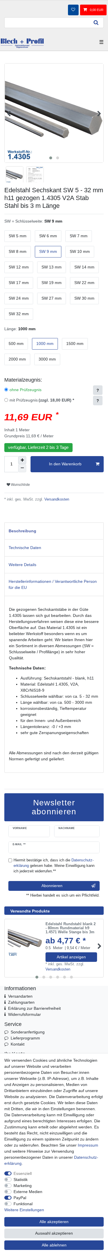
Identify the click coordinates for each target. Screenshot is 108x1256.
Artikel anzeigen (71, 957)
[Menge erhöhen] (22, 460)
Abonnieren (51, 885)
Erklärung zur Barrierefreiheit (34, 1008)
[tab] (54, 531)
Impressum (88, 1145)
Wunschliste (20, 485)
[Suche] (96, 22)
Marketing (23, 1185)
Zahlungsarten (21, 1002)
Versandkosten (56, 499)
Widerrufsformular (24, 1014)
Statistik (21, 1179)
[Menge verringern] (22, 468)
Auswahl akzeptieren (54, 1233)
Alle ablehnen (54, 1245)
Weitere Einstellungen (24, 1210)
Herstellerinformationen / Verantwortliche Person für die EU (53, 584)
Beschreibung (22, 531)
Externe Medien (28, 1191)
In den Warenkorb (65, 464)
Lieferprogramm (25, 1038)
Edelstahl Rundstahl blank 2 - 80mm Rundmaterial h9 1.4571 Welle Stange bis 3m (71, 928)
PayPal (20, 1197)
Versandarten (20, 996)
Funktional (23, 1203)
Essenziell (23, 1173)
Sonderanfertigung (28, 1032)
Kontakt (17, 1044)
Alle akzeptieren (54, 1221)
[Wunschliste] (73, 10)
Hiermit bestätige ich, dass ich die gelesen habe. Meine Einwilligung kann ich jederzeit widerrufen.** (54, 865)
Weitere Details (22, 564)
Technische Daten (25, 547)
